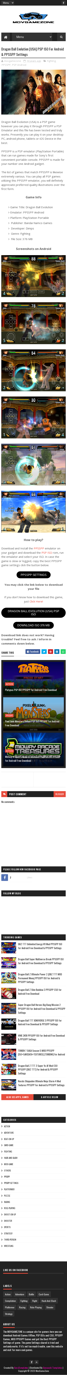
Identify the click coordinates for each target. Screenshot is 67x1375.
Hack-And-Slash (10, 1157)
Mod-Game (8, 1164)
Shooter (8, 1220)
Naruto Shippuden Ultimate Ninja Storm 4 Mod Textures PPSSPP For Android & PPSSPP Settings (41, 1083)
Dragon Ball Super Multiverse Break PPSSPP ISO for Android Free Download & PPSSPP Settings (41, 961)
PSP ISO (47, 552)
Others (7, 1170)
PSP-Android (19, 64)
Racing (7, 1201)
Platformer (9, 1189)
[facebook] (64, 3)
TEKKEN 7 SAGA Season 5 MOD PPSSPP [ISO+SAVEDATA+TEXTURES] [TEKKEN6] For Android (41, 1052)
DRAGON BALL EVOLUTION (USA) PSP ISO (33, 613)
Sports (7, 1227)
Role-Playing (9, 1208)
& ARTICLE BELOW (49, 1097)
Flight (34, 1300)
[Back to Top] (36, 1362)
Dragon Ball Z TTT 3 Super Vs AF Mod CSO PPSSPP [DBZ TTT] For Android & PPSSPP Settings (38, 1069)
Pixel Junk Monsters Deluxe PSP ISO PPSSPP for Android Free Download (32, 723)
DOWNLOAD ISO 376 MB (33, 625)
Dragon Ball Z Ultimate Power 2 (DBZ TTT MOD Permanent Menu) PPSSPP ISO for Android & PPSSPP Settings (40, 978)
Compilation (10, 1300)
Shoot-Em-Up (10, 1214)
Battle (31, 1294)
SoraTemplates (21, 1367)
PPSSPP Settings (11, 1182)
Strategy (8, 1233)
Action (9, 684)
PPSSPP (6, 64)
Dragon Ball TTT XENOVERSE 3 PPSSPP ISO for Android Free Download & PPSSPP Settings (40, 1022)
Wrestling (8, 1245)
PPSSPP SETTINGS (34, 574)
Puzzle (7, 1195)
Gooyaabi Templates (52, 1367)
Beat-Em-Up (9, 1139)
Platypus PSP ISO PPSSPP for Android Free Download (31, 690)
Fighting (51, 61)
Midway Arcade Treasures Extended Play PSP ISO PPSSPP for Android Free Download (32, 758)
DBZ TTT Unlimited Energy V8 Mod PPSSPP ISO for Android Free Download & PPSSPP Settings (40, 946)
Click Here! (36, 601)
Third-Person (10, 1239)
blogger (59, 794)
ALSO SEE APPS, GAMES (17, 1097)
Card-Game (8, 1145)
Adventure (9, 1132)
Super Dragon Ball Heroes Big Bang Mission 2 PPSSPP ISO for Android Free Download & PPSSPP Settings (41, 1008)
